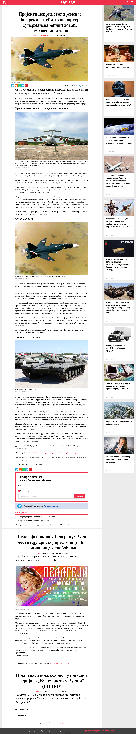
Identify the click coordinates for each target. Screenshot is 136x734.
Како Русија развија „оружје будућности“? (33, 521)
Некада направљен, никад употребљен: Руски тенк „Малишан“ (42, 525)
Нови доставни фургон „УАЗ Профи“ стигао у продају (116, 348)
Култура (37, 553)
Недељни (23, 491)
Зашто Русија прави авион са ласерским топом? (36, 517)
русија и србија (23, 656)
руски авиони (36, 464)
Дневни (32, 491)
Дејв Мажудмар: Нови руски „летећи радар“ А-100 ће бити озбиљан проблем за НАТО (119, 28)
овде (61, 731)
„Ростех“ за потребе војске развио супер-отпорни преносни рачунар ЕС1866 (118, 386)
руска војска (22, 464)
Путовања (39, 692)
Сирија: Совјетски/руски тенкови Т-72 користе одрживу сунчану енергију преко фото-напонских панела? (118, 307)
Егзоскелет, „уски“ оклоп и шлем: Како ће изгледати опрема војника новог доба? (118, 102)
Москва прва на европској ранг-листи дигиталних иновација (118, 459)
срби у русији (22, 715)
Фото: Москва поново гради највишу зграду (119, 422)
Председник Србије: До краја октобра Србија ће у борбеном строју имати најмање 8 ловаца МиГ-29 (118, 223)
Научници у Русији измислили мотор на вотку (118, 66)
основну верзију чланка (59, 663)
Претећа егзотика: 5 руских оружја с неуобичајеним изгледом (53, 453)
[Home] (4, 2)
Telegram (85, 85)
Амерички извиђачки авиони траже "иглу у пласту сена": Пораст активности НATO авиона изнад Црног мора (118, 181)
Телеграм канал (51, 506)
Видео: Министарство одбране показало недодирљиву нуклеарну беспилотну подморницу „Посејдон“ (117, 264)
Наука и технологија (40, 35)
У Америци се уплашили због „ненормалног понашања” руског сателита (119, 140)
